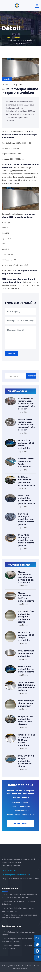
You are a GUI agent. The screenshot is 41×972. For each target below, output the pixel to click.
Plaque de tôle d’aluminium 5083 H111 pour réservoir (25, 720)
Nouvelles (16, 37)
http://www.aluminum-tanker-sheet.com (21, 878)
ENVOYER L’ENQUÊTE (21, 823)
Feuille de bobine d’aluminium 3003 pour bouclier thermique (26, 740)
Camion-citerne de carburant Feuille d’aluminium (26, 462)
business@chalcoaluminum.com (21, 814)
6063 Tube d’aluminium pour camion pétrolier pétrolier (27, 499)
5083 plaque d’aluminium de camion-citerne (26, 669)
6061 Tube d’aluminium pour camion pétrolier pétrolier (27, 481)
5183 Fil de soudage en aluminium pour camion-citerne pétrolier (26, 519)
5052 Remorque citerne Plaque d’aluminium (20, 91)
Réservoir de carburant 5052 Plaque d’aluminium (26, 636)
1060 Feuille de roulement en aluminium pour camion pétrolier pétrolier (26, 403)
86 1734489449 (9, 871)
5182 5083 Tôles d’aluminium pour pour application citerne (26, 616)
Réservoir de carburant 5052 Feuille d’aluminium (26, 444)
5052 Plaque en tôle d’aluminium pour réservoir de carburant (27, 686)
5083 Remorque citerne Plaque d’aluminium (26, 703)
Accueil (6, 37)
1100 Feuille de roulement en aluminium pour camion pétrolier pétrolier (26, 424)
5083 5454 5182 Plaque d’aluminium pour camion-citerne (26, 761)
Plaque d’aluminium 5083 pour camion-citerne (26, 597)
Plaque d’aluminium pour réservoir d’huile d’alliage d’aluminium (26, 577)
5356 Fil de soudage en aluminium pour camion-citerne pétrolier (26, 540)
